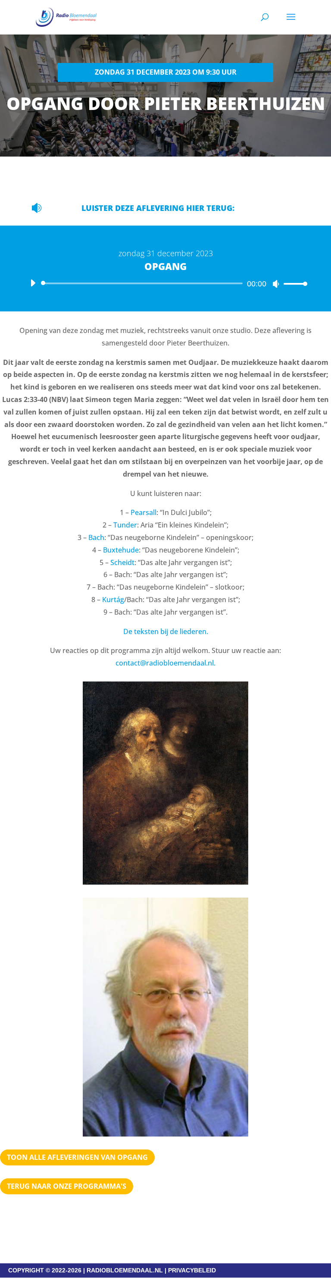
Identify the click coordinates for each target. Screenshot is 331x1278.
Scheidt (122, 562)
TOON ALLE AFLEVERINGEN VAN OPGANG (77, 1157)
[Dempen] (276, 284)
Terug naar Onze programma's (66, 1186)
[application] (165, 283)
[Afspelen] (33, 283)
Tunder (125, 525)
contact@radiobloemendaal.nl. (165, 663)
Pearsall (143, 512)
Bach (96, 537)
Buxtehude (121, 550)
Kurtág (113, 599)
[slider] (293, 283)
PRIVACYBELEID (192, 1270)
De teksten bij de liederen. (165, 631)
